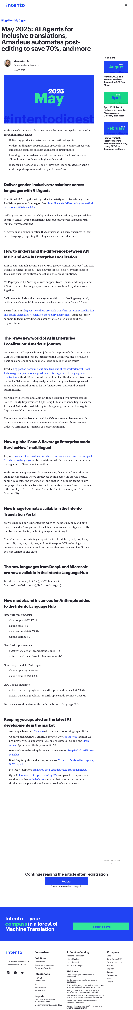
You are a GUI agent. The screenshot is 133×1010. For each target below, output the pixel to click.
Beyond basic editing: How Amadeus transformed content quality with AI (82, 990)
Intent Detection (73, 961)
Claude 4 (38, 731)
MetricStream (41, 986)
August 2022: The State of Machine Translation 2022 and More (115, 80)
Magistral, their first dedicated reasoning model (60, 769)
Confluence (40, 980)
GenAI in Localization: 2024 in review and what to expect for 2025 (84, 1006)
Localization (40, 961)
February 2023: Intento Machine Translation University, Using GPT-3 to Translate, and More (116, 143)
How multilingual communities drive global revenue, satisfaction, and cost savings (85, 985)
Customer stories (114, 961)
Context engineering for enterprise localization (81, 980)
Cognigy (38, 977)
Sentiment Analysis (74, 965)
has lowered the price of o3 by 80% (38, 775)
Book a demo (43, 952)
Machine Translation (75, 955)
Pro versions (70, 736)
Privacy (110, 981)
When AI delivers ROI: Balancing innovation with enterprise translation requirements (85, 996)
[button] (126, 5)
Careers (110, 971)
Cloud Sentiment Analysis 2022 (48, 1004)
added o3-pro (36, 779)
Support (110, 968)
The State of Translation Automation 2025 (45, 1000)
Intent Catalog (72, 958)
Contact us (112, 974)
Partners (110, 965)
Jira (36, 983)
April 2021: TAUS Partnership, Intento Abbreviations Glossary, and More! (114, 111)
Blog (4, 20)
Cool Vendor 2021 (114, 958)
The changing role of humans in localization (80, 975)
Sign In (78, 886)
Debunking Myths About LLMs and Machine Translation (81, 1001)
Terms (109, 978)
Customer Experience (44, 964)
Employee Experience (44, 967)
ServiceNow (40, 990)
